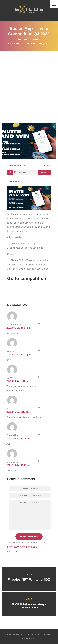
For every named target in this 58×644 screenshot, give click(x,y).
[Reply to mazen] (39, 377)
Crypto (37, 39)
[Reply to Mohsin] (39, 350)
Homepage (22, 39)
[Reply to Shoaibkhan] (39, 461)
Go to (26, 278)
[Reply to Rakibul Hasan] (39, 324)
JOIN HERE (13, 181)
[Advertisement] (29, 81)
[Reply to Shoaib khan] (39, 435)
